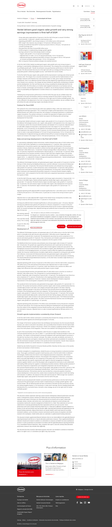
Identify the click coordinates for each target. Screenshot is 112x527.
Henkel (76, 462)
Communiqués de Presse (44, 18)
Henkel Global (77, 464)
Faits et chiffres (21, 503)
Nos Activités (31, 11)
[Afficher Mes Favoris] (78, 6)
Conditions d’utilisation (32, 520)
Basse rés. (83, 101)
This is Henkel (21, 11)
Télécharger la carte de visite (86, 136)
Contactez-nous (82, 497)
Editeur (24, 520)
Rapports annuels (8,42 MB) (24, 509)
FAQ (57, 506)
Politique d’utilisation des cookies (67, 520)
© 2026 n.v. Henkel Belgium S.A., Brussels (27, 523)
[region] (56, 220)
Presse (93, 11)
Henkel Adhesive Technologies (44, 500)
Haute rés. (83, 98)
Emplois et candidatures (62, 500)
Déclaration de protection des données (48, 520)
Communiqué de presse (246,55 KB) (85, 19)
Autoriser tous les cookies (74, 226)
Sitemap (19, 520)
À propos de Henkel (22, 500)
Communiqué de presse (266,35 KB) (85, 26)
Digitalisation (56, 11)
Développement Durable (43, 11)
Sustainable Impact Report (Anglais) (24, 513)
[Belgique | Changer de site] (82, 6)
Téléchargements (60, 503)
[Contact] (73, 6)
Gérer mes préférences (36, 227)
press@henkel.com (86, 132)
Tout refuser (61, 226)
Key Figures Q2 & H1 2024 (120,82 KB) (86, 41)
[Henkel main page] (21, 5)
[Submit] (94, 6)
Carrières (87, 11)
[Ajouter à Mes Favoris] (94, 19)
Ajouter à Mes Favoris (86, 44)
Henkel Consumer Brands (43, 503)
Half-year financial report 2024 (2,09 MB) (86, 70)
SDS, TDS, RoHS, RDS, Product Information (44, 507)
